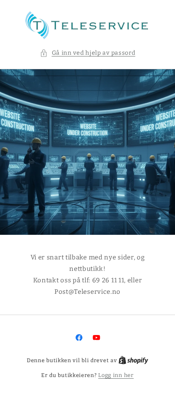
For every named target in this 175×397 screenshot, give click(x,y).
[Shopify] (133, 360)
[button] (87, 53)
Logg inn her (115, 375)
